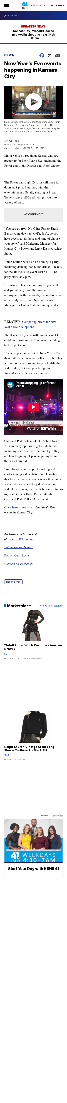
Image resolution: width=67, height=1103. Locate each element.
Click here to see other (19, 507)
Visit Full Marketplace (51, 606)
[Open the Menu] (6, 5)
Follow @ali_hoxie (16, 555)
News (9, 55)
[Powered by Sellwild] (57, 815)
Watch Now (56, 5)
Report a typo (13, 581)
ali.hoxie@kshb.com (21, 539)
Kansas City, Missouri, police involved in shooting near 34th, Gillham (33, 34)
